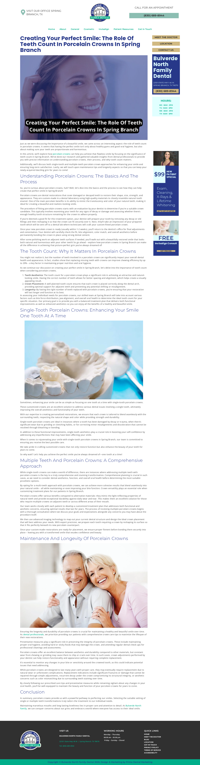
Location (148, 742)
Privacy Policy (151, 747)
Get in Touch (145, 29)
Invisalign (104, 29)
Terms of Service (152, 750)
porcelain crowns (61, 153)
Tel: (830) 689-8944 (66, 746)
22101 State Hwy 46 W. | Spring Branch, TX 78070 (79, 741)
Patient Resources (123, 29)
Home (51, 29)
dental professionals (33, 634)
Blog (146, 739)
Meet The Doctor (152, 737)
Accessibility (150, 753)
